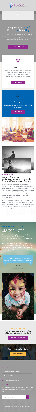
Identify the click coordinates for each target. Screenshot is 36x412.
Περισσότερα (18, 82)
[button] (18, 14)
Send (27, 397)
